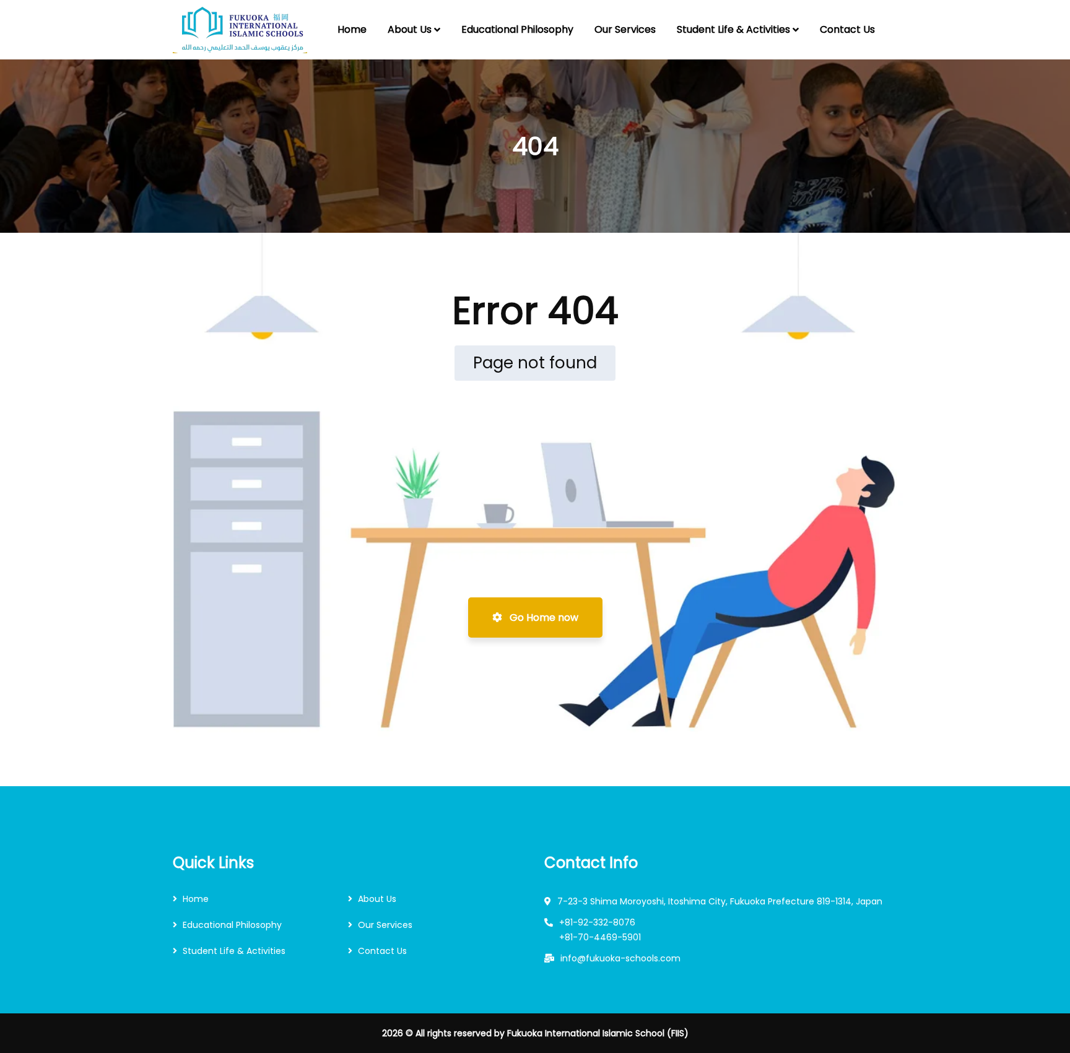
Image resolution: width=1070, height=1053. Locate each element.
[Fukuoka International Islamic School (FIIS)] (240, 29)
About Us (377, 899)
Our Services (385, 925)
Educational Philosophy (232, 925)
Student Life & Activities (234, 951)
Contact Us (382, 951)
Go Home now (542, 617)
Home (196, 899)
